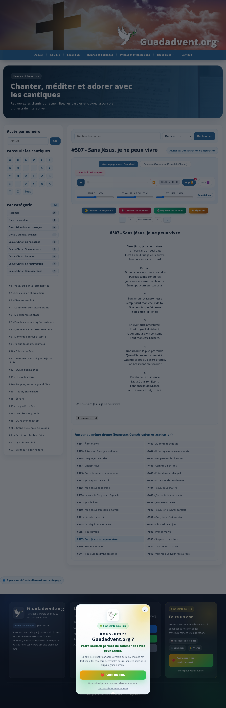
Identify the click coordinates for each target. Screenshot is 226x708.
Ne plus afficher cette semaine (113, 688)
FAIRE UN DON (115, 675)
